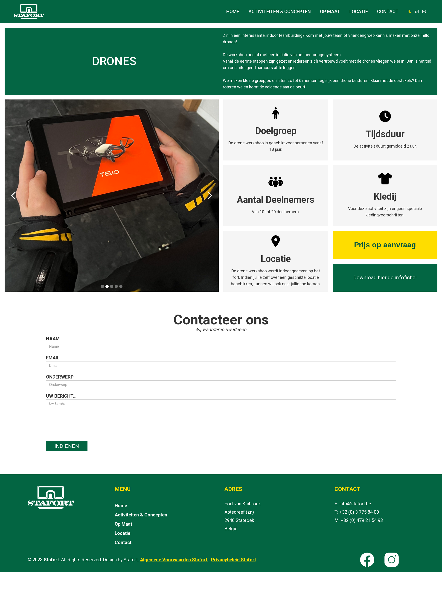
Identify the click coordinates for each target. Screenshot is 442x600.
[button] (14, 195)
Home (232, 11)
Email (52, 357)
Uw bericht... (61, 396)
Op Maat (330, 11)
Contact (387, 11)
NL (409, 11)
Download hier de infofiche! (385, 277)
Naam (53, 338)
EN (417, 11)
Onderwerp (60, 377)
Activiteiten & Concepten (279, 11)
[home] (28, 11)
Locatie (358, 11)
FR (424, 11)
